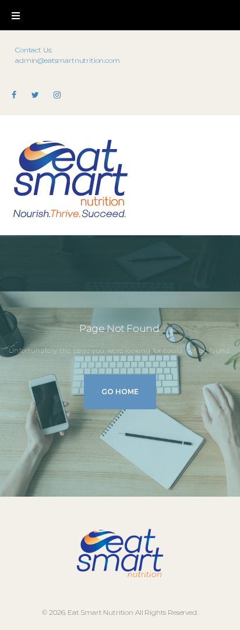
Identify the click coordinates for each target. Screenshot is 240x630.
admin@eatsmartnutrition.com (67, 60)
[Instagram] (57, 95)
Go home (120, 391)
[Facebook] (14, 95)
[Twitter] (35, 95)
